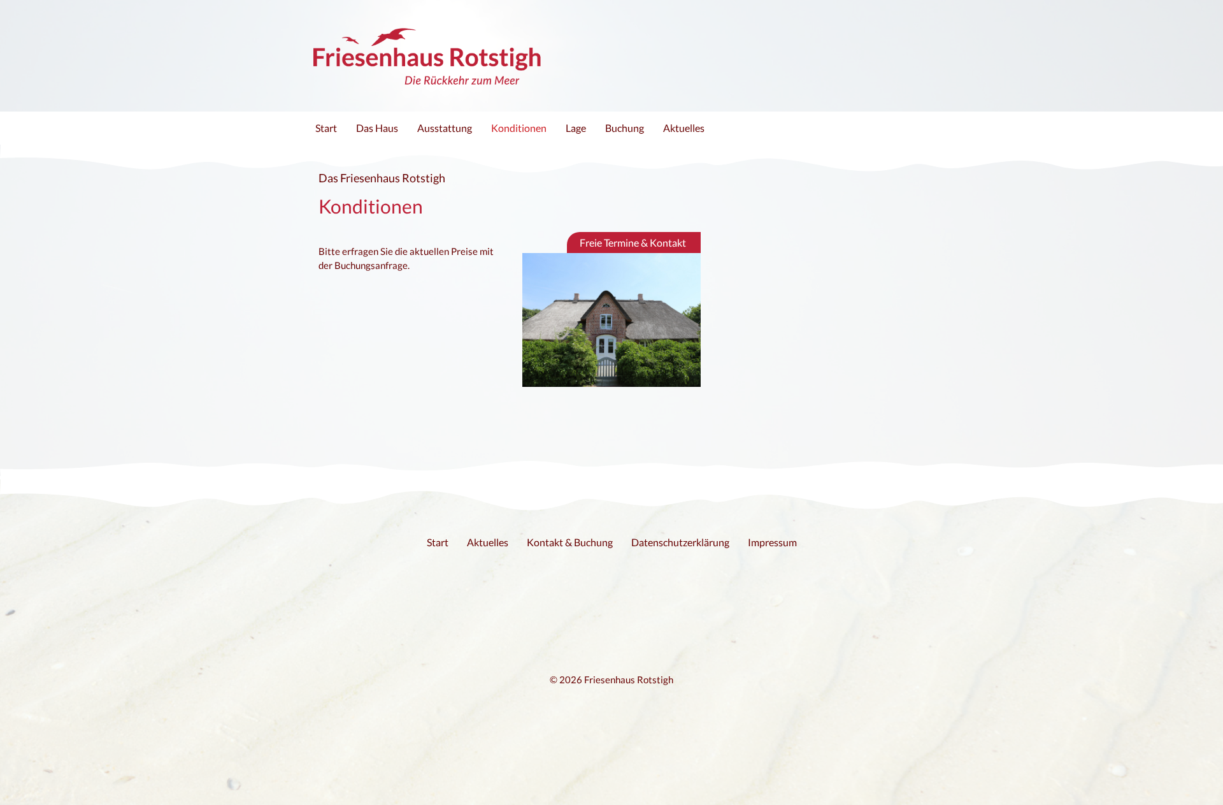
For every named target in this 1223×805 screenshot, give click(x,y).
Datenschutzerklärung (680, 542)
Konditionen (519, 128)
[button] (634, 242)
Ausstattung (444, 128)
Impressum (772, 542)
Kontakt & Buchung (570, 542)
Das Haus (377, 128)
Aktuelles (683, 128)
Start (326, 128)
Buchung (624, 128)
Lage (576, 128)
